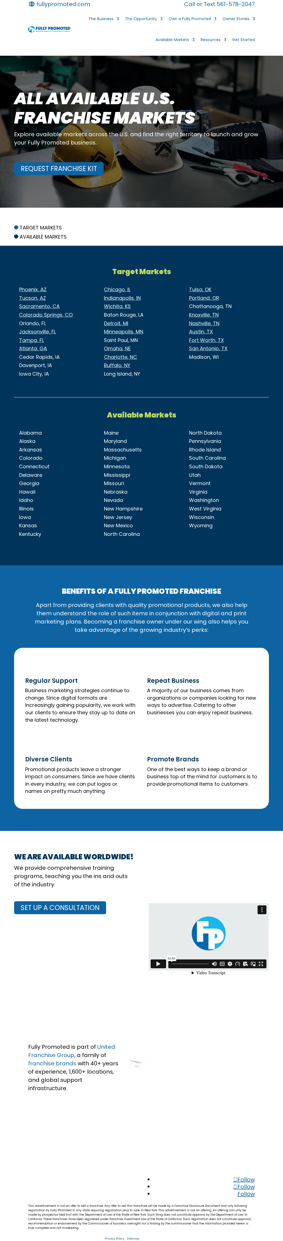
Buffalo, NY (117, 365)
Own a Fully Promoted (190, 19)
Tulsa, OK (200, 289)
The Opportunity (141, 19)
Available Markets (172, 39)
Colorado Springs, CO (46, 314)
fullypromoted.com (62, 4)
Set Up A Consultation (60, 907)
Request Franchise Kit (59, 168)
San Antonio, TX (208, 348)
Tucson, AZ (32, 298)
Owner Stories (235, 19)
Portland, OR (204, 298)
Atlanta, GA (33, 348)
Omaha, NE (117, 348)
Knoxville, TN (204, 314)
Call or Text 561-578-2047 (219, 4)
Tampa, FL (31, 340)
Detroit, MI (116, 323)
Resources (211, 39)
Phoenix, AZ (32, 289)
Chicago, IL (117, 289)
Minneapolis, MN (123, 331)
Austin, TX (201, 331)
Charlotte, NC (120, 357)
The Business (100, 19)
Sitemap (133, 1239)
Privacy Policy (114, 1239)
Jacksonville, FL (37, 331)
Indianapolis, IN (122, 298)
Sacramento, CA (39, 306)
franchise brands (52, 1063)
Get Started (243, 39)
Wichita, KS (117, 306)
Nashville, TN (204, 323)
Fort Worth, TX (206, 340)
